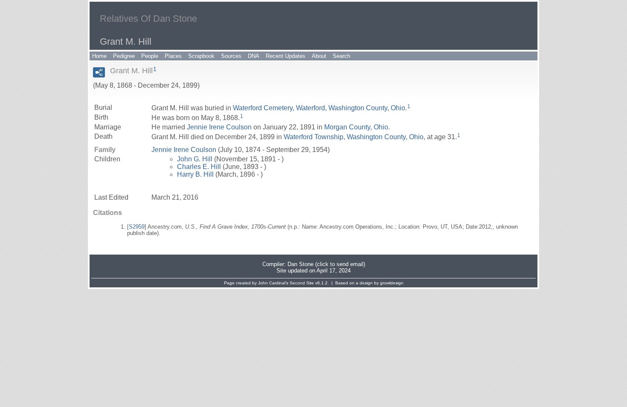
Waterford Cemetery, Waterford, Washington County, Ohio (319, 108)
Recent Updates (285, 56)
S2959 (137, 227)
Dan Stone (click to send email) (326, 264)
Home (99, 56)
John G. (194, 159)
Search (341, 56)
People (149, 56)
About (319, 56)
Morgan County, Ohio (356, 127)
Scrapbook (201, 56)
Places (173, 56)
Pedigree (124, 56)
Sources (231, 56)
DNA (253, 56)
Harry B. (195, 174)
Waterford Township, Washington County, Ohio (354, 136)
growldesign (391, 283)
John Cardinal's (273, 283)
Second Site (302, 283)
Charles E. (199, 166)
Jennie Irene (219, 127)
